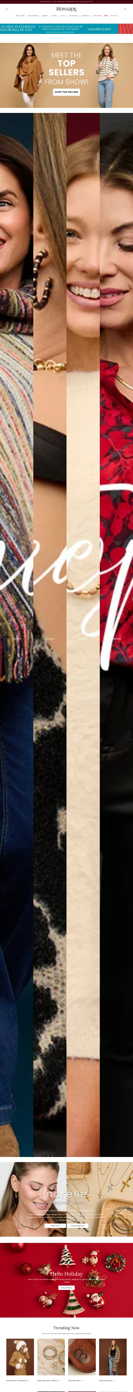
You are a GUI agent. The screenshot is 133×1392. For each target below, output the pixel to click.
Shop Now (16, 638)
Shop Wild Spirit (74, 1380)
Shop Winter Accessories (16, 1380)
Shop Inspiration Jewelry (47, 1380)
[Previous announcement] (5, 2)
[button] (7, 9)
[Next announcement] (127, 2)
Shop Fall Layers (105, 1380)
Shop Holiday (66, 1288)
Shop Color (55, 1226)
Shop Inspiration (77, 1226)
